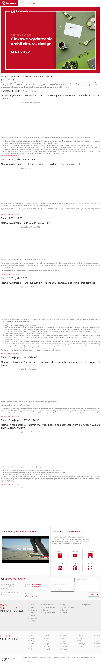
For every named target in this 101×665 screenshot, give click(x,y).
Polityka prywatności (59, 657)
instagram (90, 551)
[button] (22, 1)
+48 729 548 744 (36, 587)
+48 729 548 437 (36, 585)
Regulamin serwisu (72, 657)
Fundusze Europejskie (29, 662)
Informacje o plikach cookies (87, 657)
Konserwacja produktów (45, 657)
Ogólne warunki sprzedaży (30, 657)
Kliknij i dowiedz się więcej (10, 156)
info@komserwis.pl (31, 596)
